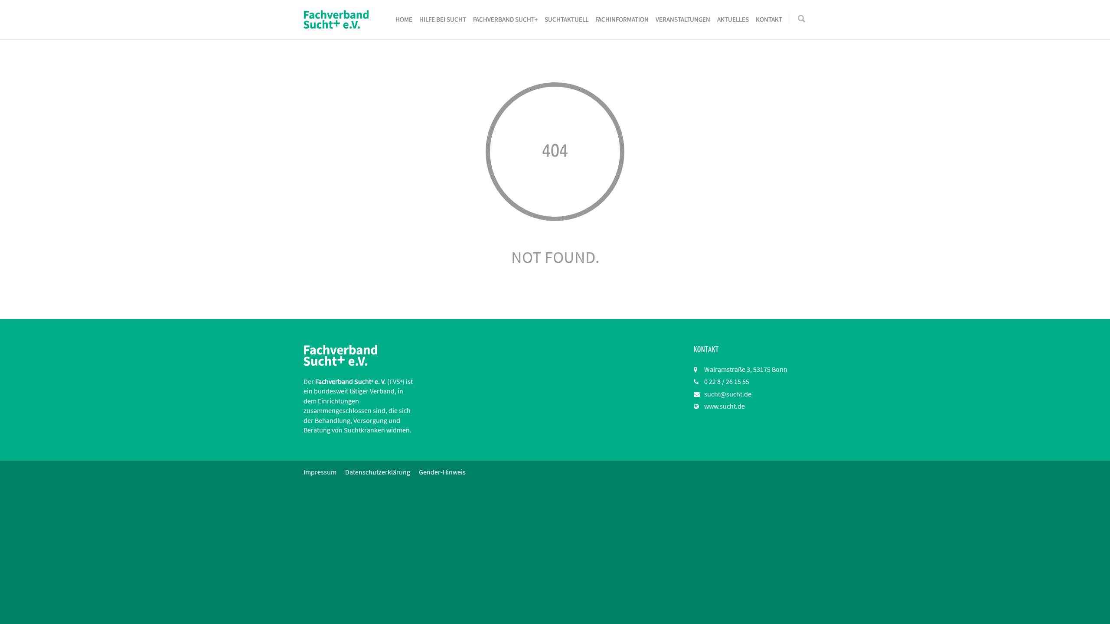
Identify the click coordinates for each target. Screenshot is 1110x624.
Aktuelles (733, 19)
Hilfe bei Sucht (442, 19)
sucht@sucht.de (727, 394)
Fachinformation (622, 19)
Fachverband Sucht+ (505, 19)
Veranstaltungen (683, 19)
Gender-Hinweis (442, 472)
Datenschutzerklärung (377, 472)
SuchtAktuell (566, 19)
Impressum (320, 472)
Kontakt (769, 19)
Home (403, 19)
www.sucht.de (724, 406)
